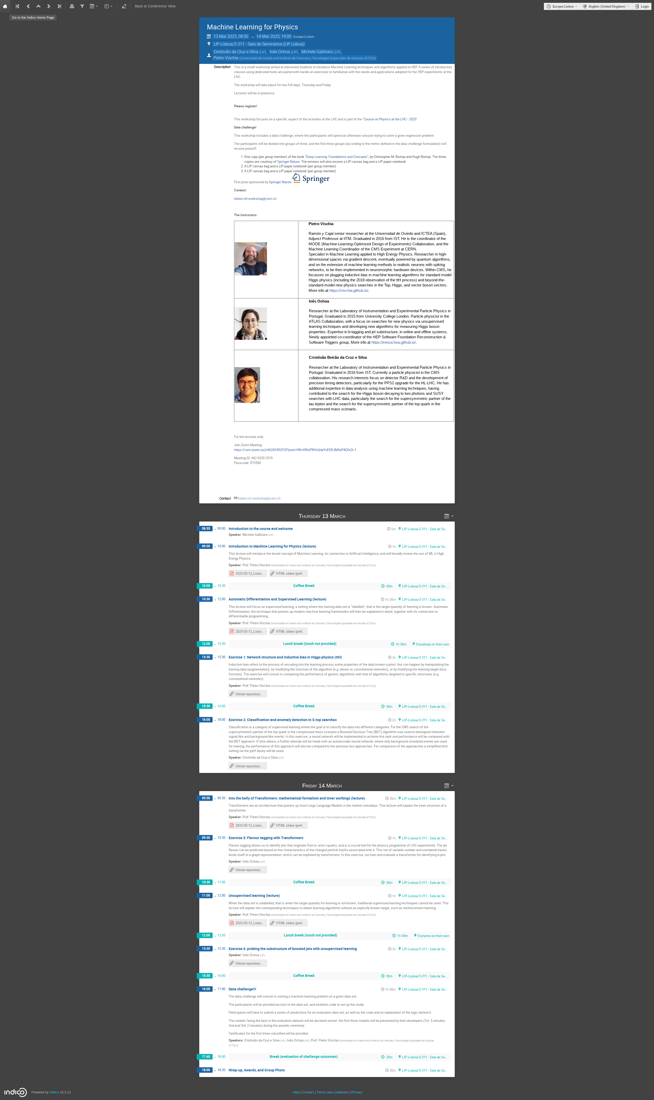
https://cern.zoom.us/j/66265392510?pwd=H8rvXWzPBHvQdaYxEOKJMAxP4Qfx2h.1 (295, 449)
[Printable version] (72, 6)
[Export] (94, 6)
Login (645, 6)
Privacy (357, 1092)
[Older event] (28, 6)
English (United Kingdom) (607, 6)
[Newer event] (49, 6)
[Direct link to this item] (352, 516)
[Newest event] (59, 6)
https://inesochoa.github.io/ (393, 342)
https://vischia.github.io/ (348, 290)
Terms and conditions (332, 1092)
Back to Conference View (155, 6)
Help (296, 1092)
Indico (54, 1092)
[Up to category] (38, 6)
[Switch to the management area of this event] (124, 6)
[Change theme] (109, 6)
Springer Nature (288, 161)
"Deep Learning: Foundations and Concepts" (336, 156)
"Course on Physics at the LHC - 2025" (390, 119)
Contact (308, 1092)
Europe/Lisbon (563, 6)
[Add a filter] (82, 6)
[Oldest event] (18, 6)
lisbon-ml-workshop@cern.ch (255, 198)
